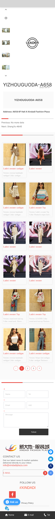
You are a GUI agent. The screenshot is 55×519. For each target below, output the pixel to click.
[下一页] (39, 368)
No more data (17, 122)
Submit (33, 432)
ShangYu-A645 (14, 126)
